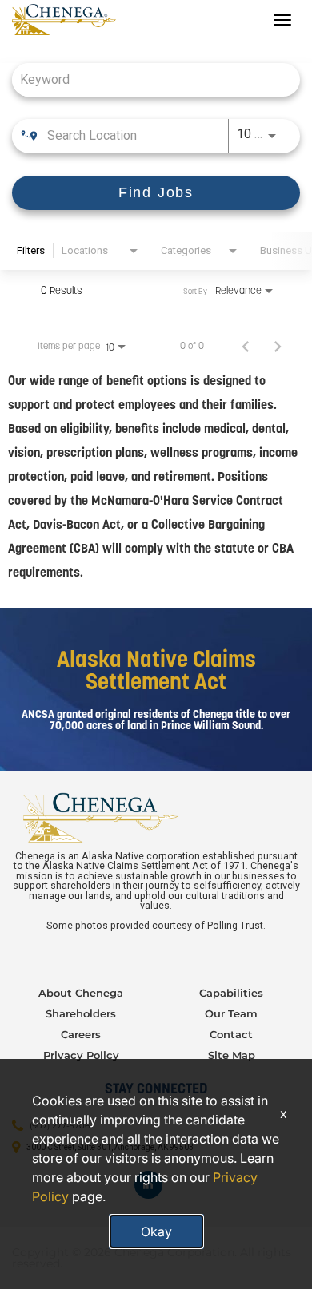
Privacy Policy (81, 1055)
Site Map (231, 1055)
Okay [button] (156, 1231)
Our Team (231, 1013)
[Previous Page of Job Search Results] (246, 346)
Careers (81, 1034)
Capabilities (231, 992)
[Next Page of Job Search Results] (278, 346)
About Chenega (80, 992)
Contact (231, 1034)
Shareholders (81, 1013)
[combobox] (148, 79)
